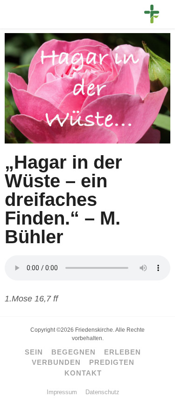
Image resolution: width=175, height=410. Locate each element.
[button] (20, 15)
